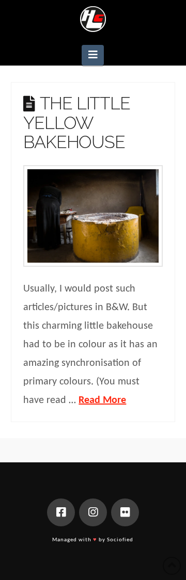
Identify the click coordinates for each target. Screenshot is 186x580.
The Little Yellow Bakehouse (76, 122)
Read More (102, 400)
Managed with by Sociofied (92, 540)
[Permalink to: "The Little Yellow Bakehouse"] (92, 216)
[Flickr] (125, 512)
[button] (93, 55)
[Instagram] (93, 512)
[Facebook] (61, 512)
